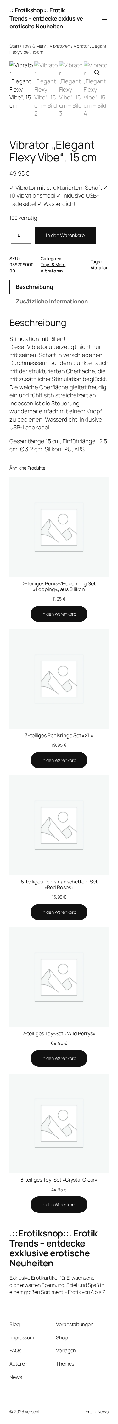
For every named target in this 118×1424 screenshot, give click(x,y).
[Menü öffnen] (105, 18)
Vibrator (99, 268)
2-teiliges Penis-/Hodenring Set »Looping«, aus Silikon (59, 586)
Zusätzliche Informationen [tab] (52, 301)
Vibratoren (60, 46)
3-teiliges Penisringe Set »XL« (59, 735)
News (103, 1412)
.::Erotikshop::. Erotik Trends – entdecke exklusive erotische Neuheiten (46, 18)
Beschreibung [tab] (34, 286)
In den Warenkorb (65, 235)
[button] (97, 72)
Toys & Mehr (34, 46)
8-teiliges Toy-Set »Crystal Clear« (59, 1179)
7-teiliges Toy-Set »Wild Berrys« (59, 1033)
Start (14, 46)
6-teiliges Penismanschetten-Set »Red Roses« (59, 884)
